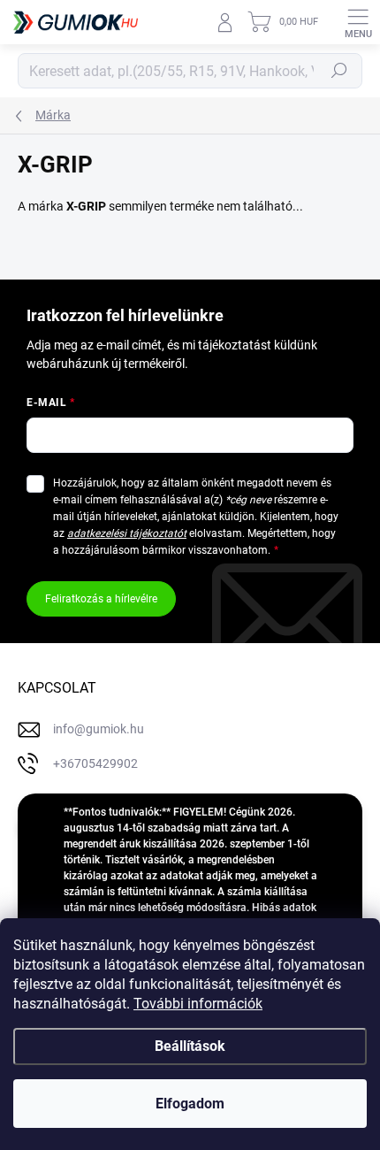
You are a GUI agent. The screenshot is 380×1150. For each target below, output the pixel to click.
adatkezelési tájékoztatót (126, 533)
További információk (197, 1003)
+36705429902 (95, 763)
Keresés (339, 71)
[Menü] (358, 22)
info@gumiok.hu (98, 729)
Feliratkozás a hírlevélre (101, 599)
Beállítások (190, 1046)
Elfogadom (190, 1103)
